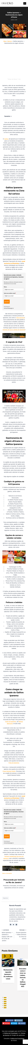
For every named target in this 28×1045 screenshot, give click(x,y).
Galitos (6, 139)
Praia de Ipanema (14, 763)
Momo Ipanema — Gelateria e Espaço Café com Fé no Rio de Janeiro (7, 935)
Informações (9, 873)
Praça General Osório (9, 771)
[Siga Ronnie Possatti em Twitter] (13, 924)
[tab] (5, 997)
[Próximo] (10, 956)
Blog (5, 41)
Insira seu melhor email (10, 293)
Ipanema (5, 898)
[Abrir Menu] (24, 3)
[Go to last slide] (4, 956)
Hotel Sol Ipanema (10, 721)
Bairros (10, 41)
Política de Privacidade (11, 1033)
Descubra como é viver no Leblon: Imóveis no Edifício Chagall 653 (22, 977)
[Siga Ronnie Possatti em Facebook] (10, 924)
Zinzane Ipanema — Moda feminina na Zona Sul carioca (21, 934)
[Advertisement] (14, 62)
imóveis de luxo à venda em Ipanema (14, 329)
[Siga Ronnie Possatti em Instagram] (16, 924)
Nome (5, 287)
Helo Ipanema (20, 317)
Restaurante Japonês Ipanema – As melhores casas (8, 974)
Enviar (7, 302)
